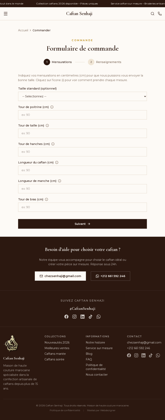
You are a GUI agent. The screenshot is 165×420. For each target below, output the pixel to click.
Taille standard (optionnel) (37, 88)
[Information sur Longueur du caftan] (56, 162)
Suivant (80, 224)
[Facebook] (129, 355)
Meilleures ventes (56, 348)
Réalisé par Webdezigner (101, 410)
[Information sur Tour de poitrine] (52, 107)
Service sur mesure (99, 348)
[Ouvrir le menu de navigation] (5, 13)
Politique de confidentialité (65, 410)
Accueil (23, 30)
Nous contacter (97, 374)
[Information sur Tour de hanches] (53, 144)
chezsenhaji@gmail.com (62, 276)
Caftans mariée (55, 354)
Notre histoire (95, 342)
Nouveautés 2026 (56, 342)
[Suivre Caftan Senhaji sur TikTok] (91, 317)
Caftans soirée (54, 359)
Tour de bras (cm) (30, 199)
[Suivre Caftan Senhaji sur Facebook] (66, 317)
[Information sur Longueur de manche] (59, 180)
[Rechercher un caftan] (153, 14)
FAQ (89, 359)
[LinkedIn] (143, 355)
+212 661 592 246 (113, 276)
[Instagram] (136, 355)
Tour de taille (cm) (31, 125)
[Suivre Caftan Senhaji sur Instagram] (74, 317)
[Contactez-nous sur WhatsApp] (160, 14)
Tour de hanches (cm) (34, 144)
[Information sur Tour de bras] (46, 199)
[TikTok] (151, 355)
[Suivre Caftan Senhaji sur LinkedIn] (82, 317)
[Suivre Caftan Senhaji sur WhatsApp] (99, 317)
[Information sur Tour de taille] (47, 125)
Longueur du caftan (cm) (36, 162)
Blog (89, 354)
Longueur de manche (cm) (37, 181)
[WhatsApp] (158, 355)
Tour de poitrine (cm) (33, 107)
